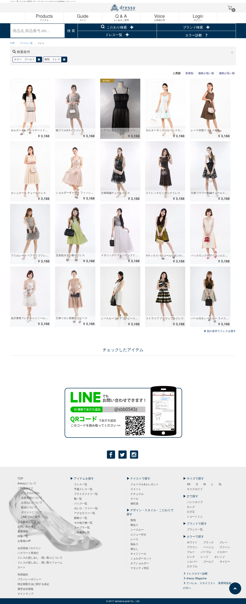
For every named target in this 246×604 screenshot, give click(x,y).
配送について (29, 507)
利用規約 (23, 574)
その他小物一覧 (83, 522)
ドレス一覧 (114, 34)
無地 (133, 520)
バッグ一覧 (80, 503)
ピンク (191, 556)
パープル (206, 552)
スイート (135, 489)
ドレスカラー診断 (197, 573)
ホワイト (192, 542)
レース (134, 539)
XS (188, 484)
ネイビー (225, 561)
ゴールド (208, 561)
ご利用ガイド (25, 488)
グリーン (225, 547)
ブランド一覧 (195, 529)
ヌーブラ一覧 (82, 527)
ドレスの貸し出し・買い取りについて (40, 557)
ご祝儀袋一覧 (82, 532)
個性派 (134, 503)
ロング (191, 507)
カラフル (192, 566)
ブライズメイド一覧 (86, 494)
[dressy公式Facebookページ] (111, 454)
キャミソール (138, 553)
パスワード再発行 (28, 553)
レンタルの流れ (30, 493)
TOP (12, 43)
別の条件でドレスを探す (221, 331)
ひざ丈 (191, 511)
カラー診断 (194, 35)
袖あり (134, 544)
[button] (232, 51)
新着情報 (23, 531)
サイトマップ (25, 593)
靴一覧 (78, 498)
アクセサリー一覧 (84, 513)
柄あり (134, 525)
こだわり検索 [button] (117, 27)
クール (134, 498)
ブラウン (192, 547)
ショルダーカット (141, 558)
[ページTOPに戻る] (235, 588)
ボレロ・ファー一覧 (86, 508)
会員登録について (31, 497)
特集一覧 (23, 536)
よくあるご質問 (27, 521)
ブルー (191, 552)
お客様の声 (24, 541)
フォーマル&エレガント (144, 484)
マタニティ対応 (139, 568)
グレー (224, 542)
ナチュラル (137, 494)
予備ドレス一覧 (83, 489)
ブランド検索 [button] (193, 27)
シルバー (192, 561)
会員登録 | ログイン (29, 548)
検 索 (71, 30)
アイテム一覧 (26, 43)
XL (220, 484)
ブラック (208, 542)
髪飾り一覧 (80, 518)
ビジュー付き (138, 534)
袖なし (134, 549)
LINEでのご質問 (30, 517)
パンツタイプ (195, 502)
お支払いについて (31, 502)
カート (21, 567)
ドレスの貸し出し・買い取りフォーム (40, 562)
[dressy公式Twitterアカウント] (122, 454)
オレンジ (219, 556)
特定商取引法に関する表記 (33, 584)
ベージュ (208, 547)
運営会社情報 (25, 589)
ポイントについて (31, 512)
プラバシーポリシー (29, 579)
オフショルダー (139, 563)
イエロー (222, 552)
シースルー (137, 529)
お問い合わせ (25, 526)
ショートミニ (195, 516)
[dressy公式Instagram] (134, 454)
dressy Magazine (196, 578)
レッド (205, 556)
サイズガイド (195, 489)
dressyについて (27, 483)
